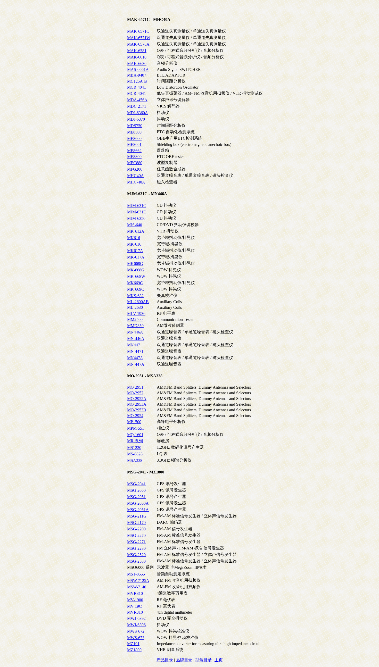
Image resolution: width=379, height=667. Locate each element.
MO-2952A (136, 398)
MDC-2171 (136, 106)
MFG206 (134, 169)
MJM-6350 (136, 218)
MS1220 (134, 447)
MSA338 (134, 460)
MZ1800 (134, 650)
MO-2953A (136, 404)
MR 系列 (135, 441)
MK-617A (135, 257)
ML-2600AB (138, 301)
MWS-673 (135, 638)
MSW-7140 (136, 587)
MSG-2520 (136, 555)
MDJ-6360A (137, 113)
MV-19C (134, 606)
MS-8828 (135, 454)
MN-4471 (135, 351)
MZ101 (133, 643)
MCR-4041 (136, 87)
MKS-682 (135, 296)
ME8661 (134, 144)
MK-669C (135, 289)
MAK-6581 (136, 50)
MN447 (133, 345)
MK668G (135, 263)
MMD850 (135, 325)
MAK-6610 (136, 57)
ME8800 (134, 156)
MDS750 (134, 125)
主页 (219, 660)
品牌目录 (184, 660)
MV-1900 (135, 600)
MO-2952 (135, 393)
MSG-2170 (136, 522)
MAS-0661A (138, 69)
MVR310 (135, 593)
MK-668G (135, 270)
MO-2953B (136, 410)
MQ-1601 (135, 434)
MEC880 (134, 163)
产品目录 (164, 660)
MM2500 (135, 319)
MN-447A (135, 364)
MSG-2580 (136, 561)
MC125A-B (137, 81)
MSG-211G (136, 516)
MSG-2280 (136, 548)
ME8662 (134, 150)
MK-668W (136, 276)
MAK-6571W (138, 38)
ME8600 (134, 138)
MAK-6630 (136, 63)
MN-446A (135, 338)
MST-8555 (136, 574)
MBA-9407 (136, 75)
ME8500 (134, 132)
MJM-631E (136, 212)
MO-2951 (135, 387)
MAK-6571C (138, 31)
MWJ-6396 (136, 625)
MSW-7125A (138, 580)
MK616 (133, 238)
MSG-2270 (136, 535)
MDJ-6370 (136, 119)
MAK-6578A (138, 44)
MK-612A (135, 231)
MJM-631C (136, 205)
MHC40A (135, 175)
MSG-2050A (138, 503)
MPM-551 (135, 428)
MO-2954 (135, 415)
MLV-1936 (136, 313)
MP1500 (134, 422)
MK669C (135, 283)
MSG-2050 (136, 490)
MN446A (135, 332)
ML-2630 (135, 307)
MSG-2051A (138, 509)
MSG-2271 (136, 542)
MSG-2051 (136, 497)
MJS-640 (134, 225)
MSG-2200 (136, 529)
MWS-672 (135, 631)
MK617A (135, 250)
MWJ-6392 (136, 618)
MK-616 (134, 244)
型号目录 (203, 660)
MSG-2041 (136, 484)
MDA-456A (137, 100)
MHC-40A (136, 182)
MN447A (135, 358)
